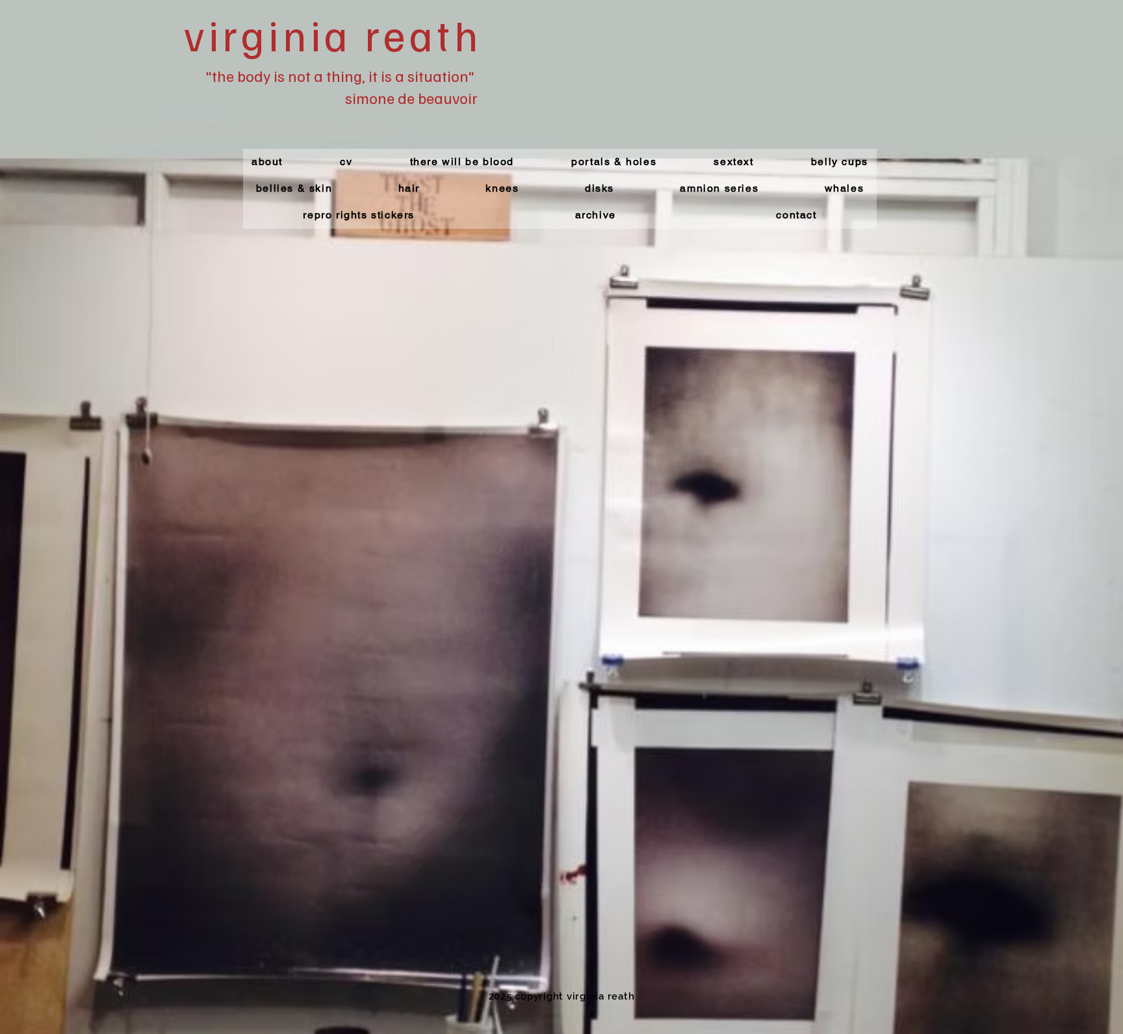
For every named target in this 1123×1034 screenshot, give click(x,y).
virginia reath (333, 34)
